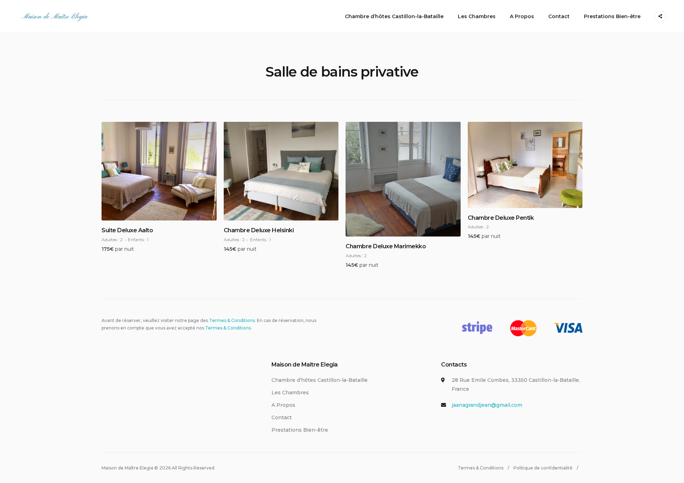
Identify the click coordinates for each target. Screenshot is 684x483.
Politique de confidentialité (542, 468)
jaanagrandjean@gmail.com (487, 405)
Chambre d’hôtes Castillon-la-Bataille (394, 16)
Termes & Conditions (232, 320)
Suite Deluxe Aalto (127, 230)
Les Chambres (477, 16)
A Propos (522, 16)
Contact (559, 16)
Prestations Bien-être (612, 16)
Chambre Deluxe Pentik (501, 217)
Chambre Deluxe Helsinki (259, 230)
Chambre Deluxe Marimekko (386, 246)
